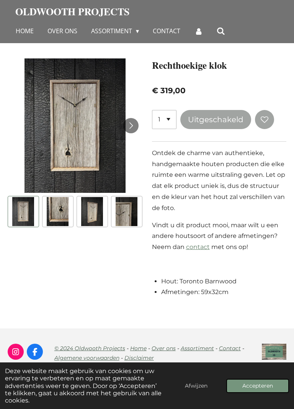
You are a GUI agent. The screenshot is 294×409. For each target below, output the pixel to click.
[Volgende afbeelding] (131, 125)
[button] (23, 211)
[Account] (198, 31)
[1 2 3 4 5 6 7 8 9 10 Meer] (164, 119)
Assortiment (197, 348)
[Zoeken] (221, 31)
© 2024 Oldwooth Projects (89, 348)
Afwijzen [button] (196, 385)
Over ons (164, 348)
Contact (230, 348)
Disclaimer (139, 357)
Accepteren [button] (257, 385)
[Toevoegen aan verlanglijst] (264, 119)
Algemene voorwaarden (86, 357)
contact (198, 247)
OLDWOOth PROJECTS (72, 11)
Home (138, 348)
